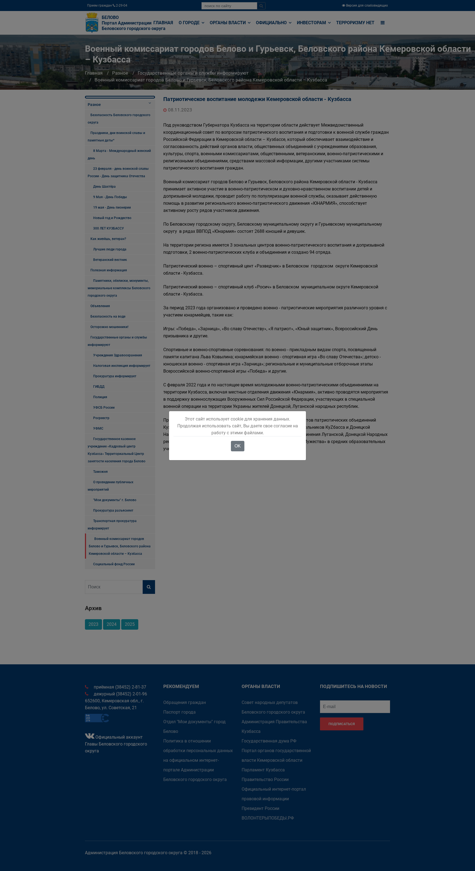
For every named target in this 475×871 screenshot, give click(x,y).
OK (237, 446)
